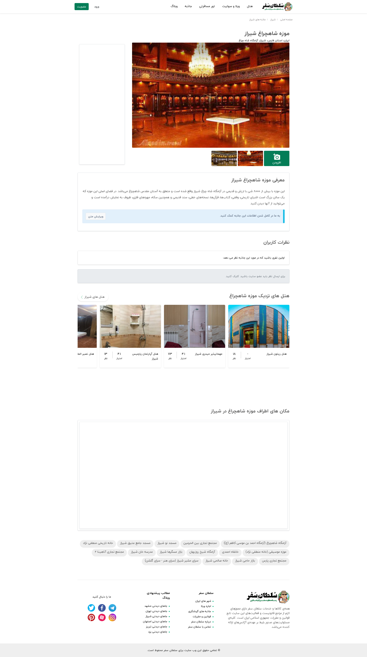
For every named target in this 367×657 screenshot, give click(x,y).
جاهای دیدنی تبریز (156, 626)
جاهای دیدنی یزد (157, 631)
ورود (96, 6)
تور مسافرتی (207, 6)
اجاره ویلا (206, 606)
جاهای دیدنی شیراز (156, 616)
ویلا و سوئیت (231, 6)
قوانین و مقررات (202, 616)
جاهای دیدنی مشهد (156, 605)
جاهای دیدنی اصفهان (155, 621)
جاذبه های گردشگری (199, 611)
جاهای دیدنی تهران (156, 611)
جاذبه (188, 6)
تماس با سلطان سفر (199, 626)
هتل (250, 6)
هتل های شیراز (94, 296)
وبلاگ (174, 6)
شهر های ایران (203, 601)
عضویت (81, 6)
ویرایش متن (95, 216)
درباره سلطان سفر (201, 621)
